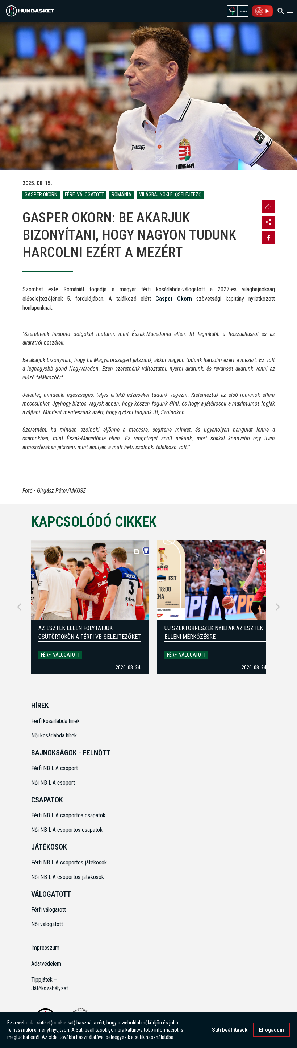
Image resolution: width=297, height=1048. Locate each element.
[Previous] (19, 607)
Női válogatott (47, 924)
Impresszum (45, 947)
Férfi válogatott (84, 194)
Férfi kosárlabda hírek (55, 721)
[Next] (277, 607)
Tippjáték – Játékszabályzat (49, 984)
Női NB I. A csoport (53, 782)
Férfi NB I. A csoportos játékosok (69, 862)
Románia (121, 194)
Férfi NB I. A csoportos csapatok (69, 815)
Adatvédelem (46, 963)
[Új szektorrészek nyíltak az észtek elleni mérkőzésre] (216, 580)
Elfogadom (271, 1030)
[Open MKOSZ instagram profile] (268, 222)
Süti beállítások (229, 1030)
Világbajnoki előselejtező (170, 194)
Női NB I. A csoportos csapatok (67, 829)
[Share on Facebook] (268, 237)
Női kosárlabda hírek (54, 735)
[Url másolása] (268, 206)
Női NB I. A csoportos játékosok (67, 877)
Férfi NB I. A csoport (54, 768)
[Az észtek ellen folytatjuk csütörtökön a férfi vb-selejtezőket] (89, 580)
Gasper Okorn (41, 194)
